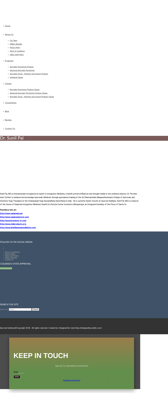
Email (16, 372)
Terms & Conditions (12, 252)
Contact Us (9, 259)
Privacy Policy (10, 254)
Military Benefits (11, 258)
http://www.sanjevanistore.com (14, 217)
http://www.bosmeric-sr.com (13, 220)
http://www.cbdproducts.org (13, 224)
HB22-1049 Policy (12, 256)
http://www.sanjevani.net (11, 213)
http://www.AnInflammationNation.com (18, 227)
